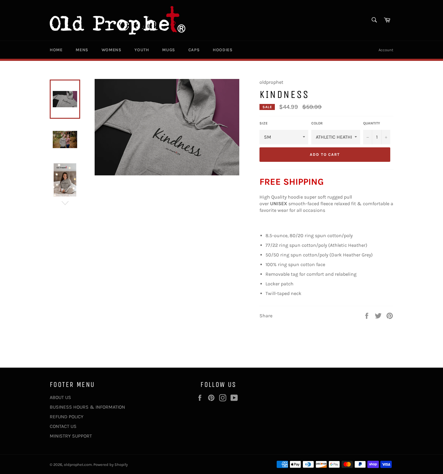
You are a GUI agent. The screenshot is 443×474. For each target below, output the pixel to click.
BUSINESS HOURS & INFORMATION (87, 407)
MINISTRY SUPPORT (71, 436)
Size (263, 123)
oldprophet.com (78, 464)
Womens (111, 49)
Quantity (371, 123)
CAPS (194, 49)
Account (386, 50)
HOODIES (222, 49)
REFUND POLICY (66, 416)
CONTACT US (63, 426)
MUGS (168, 49)
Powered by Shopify (110, 464)
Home (56, 49)
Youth (141, 49)
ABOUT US (60, 397)
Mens (82, 49)
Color (317, 123)
